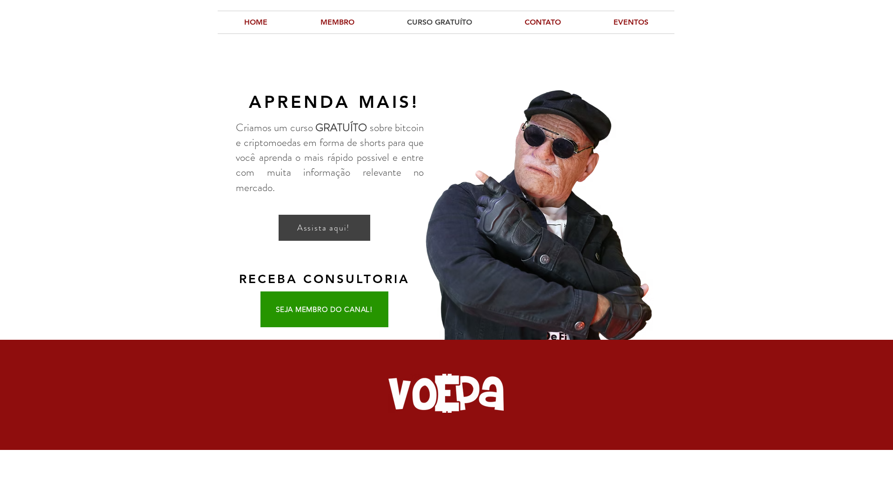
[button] (630, 22)
